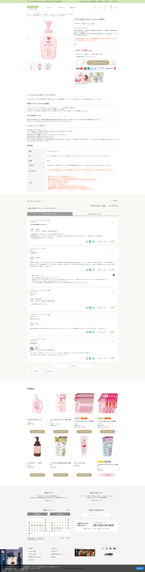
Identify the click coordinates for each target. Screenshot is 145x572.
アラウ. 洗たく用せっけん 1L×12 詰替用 (83, 421)
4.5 (104, 205)
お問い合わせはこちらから (97, 514)
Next (67, 39)
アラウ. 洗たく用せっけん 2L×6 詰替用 (106, 421)
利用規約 (53, 557)
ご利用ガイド (107, 1)
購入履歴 (111, 9)
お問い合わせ (115, 1)
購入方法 (72, 7)
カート (116, 9)
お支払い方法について (96, 500)
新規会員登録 (93, 1)
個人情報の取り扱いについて (58, 554)
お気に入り (105, 9)
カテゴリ (49, 7)
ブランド (61, 7)
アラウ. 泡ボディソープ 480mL (34, 463)
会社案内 (30, 548)
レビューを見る (90, 23)
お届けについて (49, 500)
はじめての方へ (54, 551)
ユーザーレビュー (50, 214)
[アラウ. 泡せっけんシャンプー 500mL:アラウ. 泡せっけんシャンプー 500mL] (48, 39)
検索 (95, 9)
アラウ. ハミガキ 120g (79, 463)
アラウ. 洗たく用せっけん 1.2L (34, 419)
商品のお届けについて (32, 539)
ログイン (99, 9)
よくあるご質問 (32, 551)
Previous (29, 39)
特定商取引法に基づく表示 (34, 557)
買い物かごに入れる (99, 63)
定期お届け (100, 1)
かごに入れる (39, 431)
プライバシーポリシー (14, 570)
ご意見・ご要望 (32, 554)
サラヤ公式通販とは (84, 1)
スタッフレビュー (95, 214)
